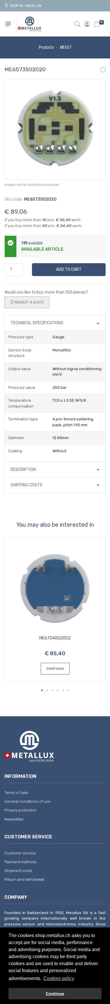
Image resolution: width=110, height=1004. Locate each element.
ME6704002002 (55, 638)
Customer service (20, 853)
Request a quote (29, 302)
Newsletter (14, 819)
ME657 (65, 47)
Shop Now (55, 669)
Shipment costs (18, 870)
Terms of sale (16, 792)
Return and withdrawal (24, 879)
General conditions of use (27, 801)
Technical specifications (37, 322)
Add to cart (69, 269)
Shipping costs (27, 485)
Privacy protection (20, 810)
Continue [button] (55, 993)
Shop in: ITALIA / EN (24, 6)
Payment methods (20, 862)
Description (23, 469)
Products (46, 47)
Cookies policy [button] (58, 978)
